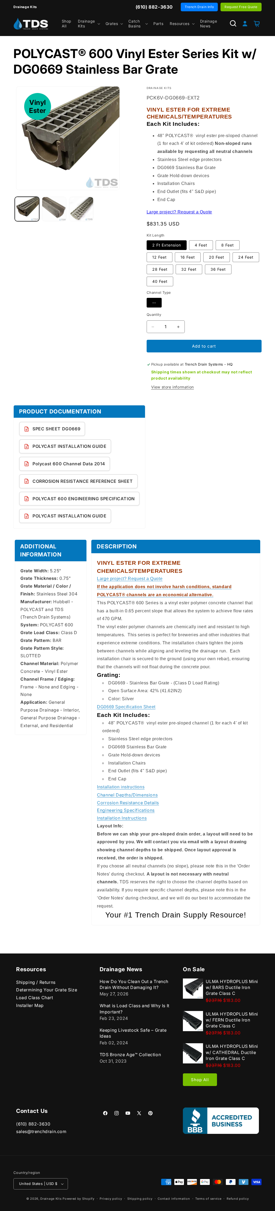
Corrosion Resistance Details (128, 802)
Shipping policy (140, 1199)
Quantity (154, 314)
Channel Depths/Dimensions (127, 795)
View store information (172, 387)
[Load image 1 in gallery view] (27, 209)
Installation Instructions (122, 818)
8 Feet (227, 245)
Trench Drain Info (199, 7)
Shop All (200, 1079)
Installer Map (30, 1005)
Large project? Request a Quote (179, 212)
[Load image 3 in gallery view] (81, 209)
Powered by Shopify (79, 1199)
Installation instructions (120, 787)
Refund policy (238, 1199)
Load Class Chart (34, 997)
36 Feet (218, 269)
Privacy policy (111, 1199)
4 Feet (201, 245)
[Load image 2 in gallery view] (54, 209)
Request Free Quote (241, 7)
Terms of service (208, 1199)
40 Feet (160, 281)
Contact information (174, 1199)
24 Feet (246, 257)
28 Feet (160, 269)
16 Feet (187, 257)
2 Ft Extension (166, 245)
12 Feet (159, 257)
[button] (88, 23)
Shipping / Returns (36, 982)
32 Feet (189, 269)
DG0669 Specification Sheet (126, 707)
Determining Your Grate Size (46, 989)
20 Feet (216, 257)
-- (154, 302)
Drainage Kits (50, 1199)
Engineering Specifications (126, 810)
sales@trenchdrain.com (41, 1131)
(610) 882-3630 (33, 1124)
